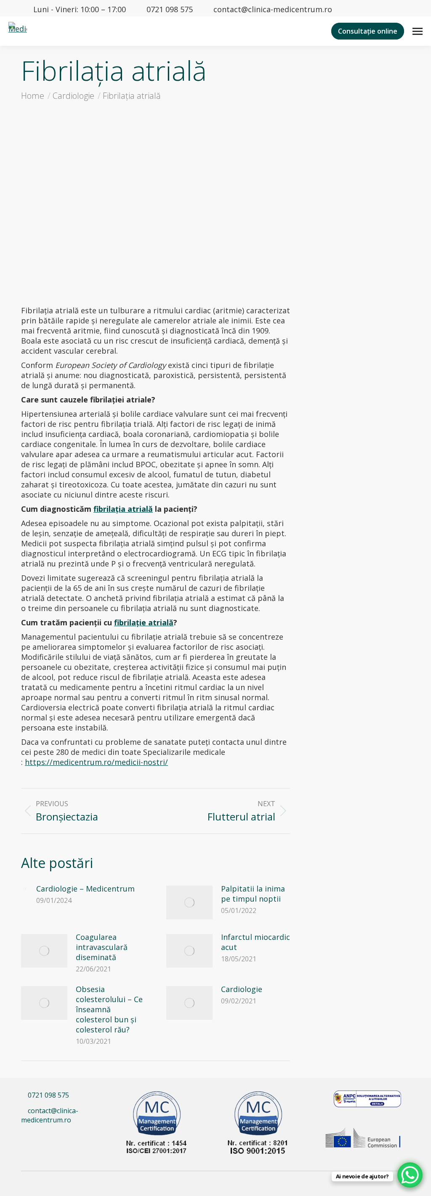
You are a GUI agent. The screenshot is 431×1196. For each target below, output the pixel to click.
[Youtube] (66, 1138)
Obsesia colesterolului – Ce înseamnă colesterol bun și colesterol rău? (109, 1009)
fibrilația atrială (123, 509)
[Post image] (24, 889)
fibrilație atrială (143, 622)
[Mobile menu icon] (417, 31)
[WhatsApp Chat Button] (410, 1175)
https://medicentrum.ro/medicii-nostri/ (96, 762)
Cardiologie (241, 989)
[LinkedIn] (49, 1138)
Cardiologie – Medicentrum (85, 889)
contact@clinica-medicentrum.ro (272, 9)
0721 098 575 (169, 9)
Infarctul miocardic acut (255, 942)
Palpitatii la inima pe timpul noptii (253, 894)
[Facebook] (30, 1138)
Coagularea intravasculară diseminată (102, 947)
